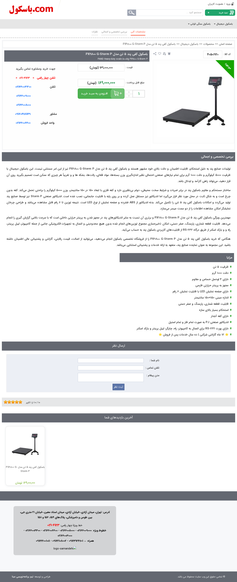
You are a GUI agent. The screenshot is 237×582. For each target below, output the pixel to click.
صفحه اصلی (225, 44)
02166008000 (23, 105)
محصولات (208, 44)
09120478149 (23, 114)
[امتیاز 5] (12, 402)
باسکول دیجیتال (189, 44)
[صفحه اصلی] (31, 9)
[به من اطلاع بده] (169, 53)
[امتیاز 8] (18, 402)
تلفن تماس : (152, 368)
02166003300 (23, 87)
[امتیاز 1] (5, 402)
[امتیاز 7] (16, 402)
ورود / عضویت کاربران (219, 4)
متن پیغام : (152, 375)
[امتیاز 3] (8, 402)
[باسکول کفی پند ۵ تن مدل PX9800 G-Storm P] (193, 100)
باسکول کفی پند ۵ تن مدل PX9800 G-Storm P (149, 44)
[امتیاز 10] (21, 402)
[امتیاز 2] (6, 402)
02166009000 (23, 96)
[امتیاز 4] (10, 402)
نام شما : (154, 360)
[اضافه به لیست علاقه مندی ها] (159, 53)
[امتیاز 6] (14, 402)
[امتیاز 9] (19, 402)
